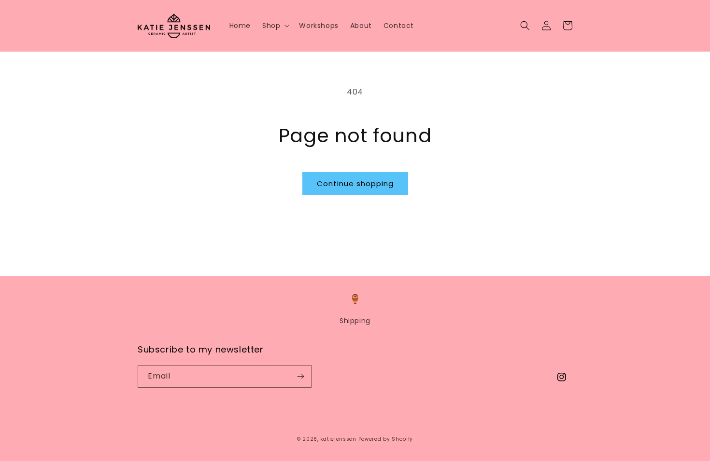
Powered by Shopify (385, 439)
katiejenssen (338, 439)
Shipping (355, 320)
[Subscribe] (300, 376)
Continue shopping (355, 183)
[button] (274, 25)
